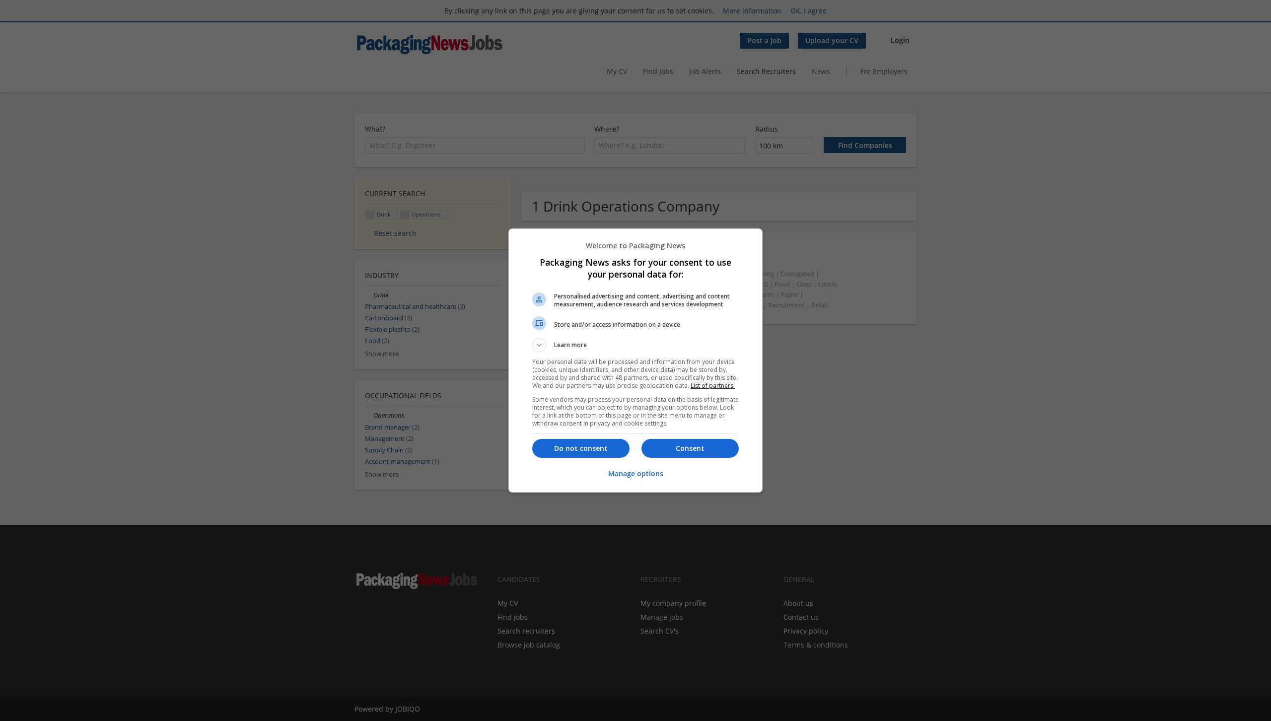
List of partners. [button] (713, 385)
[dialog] (635, 360)
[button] (635, 345)
